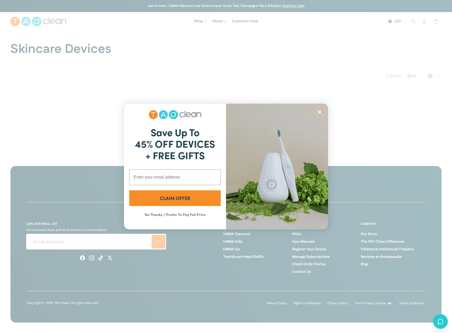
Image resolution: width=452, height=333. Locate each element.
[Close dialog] (319, 112)
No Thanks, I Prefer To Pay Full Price (175, 214)
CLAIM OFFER (175, 198)
